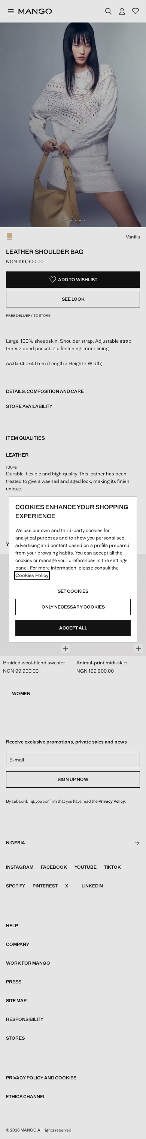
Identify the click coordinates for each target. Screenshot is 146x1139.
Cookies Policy (32, 575)
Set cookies (73, 591)
